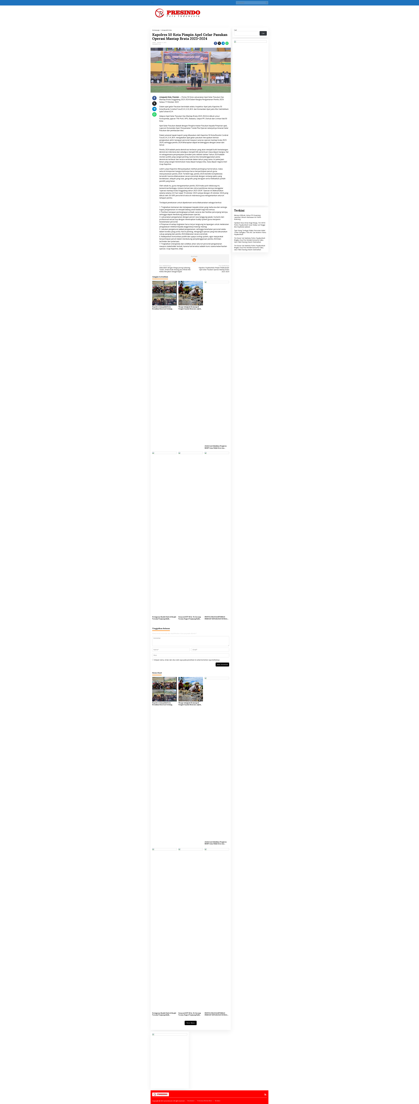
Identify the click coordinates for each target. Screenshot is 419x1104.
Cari (235, 30)
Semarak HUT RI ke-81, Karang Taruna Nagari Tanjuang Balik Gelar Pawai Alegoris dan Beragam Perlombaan (189, 618)
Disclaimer (191, 1101)
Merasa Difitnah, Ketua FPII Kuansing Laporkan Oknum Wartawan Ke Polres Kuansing (247, 217)
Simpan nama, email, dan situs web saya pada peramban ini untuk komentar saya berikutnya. (187, 660)
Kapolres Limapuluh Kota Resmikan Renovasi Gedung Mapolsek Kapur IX (162, 308)
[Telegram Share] (223, 43)
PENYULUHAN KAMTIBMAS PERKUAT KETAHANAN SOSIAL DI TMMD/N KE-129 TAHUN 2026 (217, 618)
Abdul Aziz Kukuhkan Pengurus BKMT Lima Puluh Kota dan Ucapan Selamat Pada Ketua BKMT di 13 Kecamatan (216, 447)
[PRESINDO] (178, 13)
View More (190, 1023)
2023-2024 (185, 99)
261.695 (172, 195)
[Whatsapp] (227, 43)
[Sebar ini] (215, 43)
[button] (266, 3)
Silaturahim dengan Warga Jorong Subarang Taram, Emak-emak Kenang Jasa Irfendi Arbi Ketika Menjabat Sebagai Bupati (175, 269)
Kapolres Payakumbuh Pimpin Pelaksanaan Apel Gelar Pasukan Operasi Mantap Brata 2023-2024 (214, 269)
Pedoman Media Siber (204, 1101)
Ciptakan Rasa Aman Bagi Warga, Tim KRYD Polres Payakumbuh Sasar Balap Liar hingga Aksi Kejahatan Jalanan (249, 225)
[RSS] (194, 260)
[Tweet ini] (219, 43)
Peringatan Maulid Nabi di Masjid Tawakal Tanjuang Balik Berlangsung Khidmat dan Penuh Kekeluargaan (164, 618)
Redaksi (217, 1101)
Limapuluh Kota (156, 44)
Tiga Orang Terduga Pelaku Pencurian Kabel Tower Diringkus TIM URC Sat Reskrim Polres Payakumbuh (250, 232)
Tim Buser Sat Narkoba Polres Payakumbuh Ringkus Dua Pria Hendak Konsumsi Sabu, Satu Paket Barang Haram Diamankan (249, 240)
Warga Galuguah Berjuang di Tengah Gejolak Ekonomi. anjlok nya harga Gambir (189, 308)
